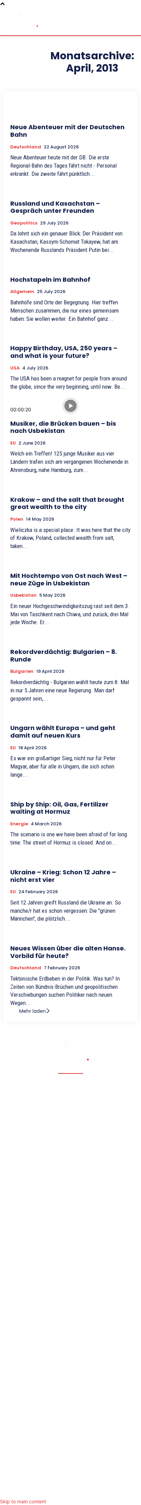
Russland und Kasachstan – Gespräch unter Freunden (55, 207)
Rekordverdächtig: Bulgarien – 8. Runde (63, 655)
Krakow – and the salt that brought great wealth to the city (67, 503)
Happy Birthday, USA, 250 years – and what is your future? (63, 352)
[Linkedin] (84, 1489)
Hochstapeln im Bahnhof (50, 279)
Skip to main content (23, 1501)
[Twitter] (57, 1489)
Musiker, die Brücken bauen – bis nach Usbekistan (63, 427)
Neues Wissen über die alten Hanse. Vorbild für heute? (68, 952)
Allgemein (22, 291)
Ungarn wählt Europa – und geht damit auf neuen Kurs (62, 732)
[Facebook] (43, 1489)
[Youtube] (98, 1489)
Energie (19, 824)
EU (13, 443)
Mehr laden (32, 1011)
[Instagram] (70, 1489)
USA (15, 368)
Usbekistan (23, 595)
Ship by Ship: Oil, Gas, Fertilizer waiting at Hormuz (59, 808)
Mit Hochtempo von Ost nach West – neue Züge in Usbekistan (68, 579)
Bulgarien (22, 671)
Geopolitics (23, 223)
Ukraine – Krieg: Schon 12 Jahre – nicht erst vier (63, 876)
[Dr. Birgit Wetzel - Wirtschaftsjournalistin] (24, 20)
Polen (16, 519)
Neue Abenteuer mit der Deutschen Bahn (67, 131)
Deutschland (25, 147)
